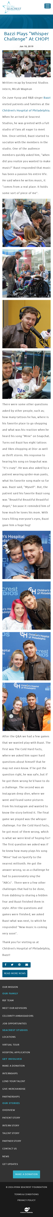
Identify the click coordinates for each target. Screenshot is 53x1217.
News (5, 1156)
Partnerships (11, 1096)
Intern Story (10, 1125)
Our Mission (10, 987)
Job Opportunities (14, 1023)
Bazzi (47, 97)
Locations (9, 1037)
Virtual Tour (10, 1044)
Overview (8, 1110)
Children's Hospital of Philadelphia (25, 110)
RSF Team (8, 1000)
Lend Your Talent (13, 1081)
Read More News (15, 973)
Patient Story (11, 1117)
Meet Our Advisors (14, 1008)
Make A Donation (13, 1065)
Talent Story (10, 1133)
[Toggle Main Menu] (47, 6)
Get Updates (10, 1164)
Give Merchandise (14, 1088)
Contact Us (9, 1148)
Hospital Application (16, 1052)
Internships (10, 1073)
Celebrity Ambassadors (17, 1015)
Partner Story (11, 1141)
